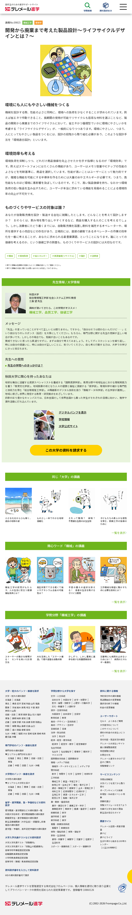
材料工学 (56, 791)
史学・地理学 (80, 699)
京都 (19, 722)
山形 (33, 703)
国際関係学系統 (58, 758)
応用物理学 (68, 791)
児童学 (79, 839)
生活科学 (56, 842)
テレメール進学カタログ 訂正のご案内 (112, 760)
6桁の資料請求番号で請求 (17, 875)
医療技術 (65, 827)
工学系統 (55, 777)
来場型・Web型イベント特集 (112, 796)
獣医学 (68, 808)
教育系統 (55, 717)
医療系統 (55, 812)
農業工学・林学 (76, 805)
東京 (37, 707)
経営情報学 (81, 743)
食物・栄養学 (58, 839)
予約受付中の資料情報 (110, 695)
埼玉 (28, 707)
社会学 (55, 751)
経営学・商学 (67, 743)
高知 (28, 729)
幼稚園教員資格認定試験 (16, 853)
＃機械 (10, 255)
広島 (28, 725)
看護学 (55, 827)
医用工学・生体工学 (61, 784)
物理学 (62, 773)
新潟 (20, 714)
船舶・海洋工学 (70, 797)
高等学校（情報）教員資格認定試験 (21, 861)
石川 (34, 714)
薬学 (64, 820)
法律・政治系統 (58, 732)
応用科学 (80, 791)
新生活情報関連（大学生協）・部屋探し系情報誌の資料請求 (25, 823)
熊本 (44, 733)
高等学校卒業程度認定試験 (17, 850)
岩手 (19, 703)
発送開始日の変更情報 (110, 699)
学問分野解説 (106, 779)
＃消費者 (94, 255)
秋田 (28, 703)
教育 (64, 717)
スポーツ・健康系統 (60, 846)
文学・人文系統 (58, 695)
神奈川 (8, 710)
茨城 (14, 707)
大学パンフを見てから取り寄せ (112, 785)
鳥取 (14, 725)
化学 (70, 773)
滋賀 (14, 722)
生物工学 (56, 794)
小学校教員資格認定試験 (16, 857)
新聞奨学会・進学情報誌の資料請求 (21, 817)
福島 (37, 703)
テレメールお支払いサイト (112, 743)
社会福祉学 (66, 751)
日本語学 (67, 713)
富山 (30, 714)
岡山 (19, 725)
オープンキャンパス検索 (111, 790)
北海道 (8, 699)
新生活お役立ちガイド (110, 812)
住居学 (88, 839)
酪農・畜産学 (80, 808)
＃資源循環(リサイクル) (63, 255)
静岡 (14, 718)
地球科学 (88, 773)
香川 (14, 729)
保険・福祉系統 (58, 831)
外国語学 (56, 713)
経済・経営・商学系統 (61, 740)
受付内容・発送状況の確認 (112, 739)
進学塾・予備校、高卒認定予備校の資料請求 (25, 828)
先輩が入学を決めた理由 (111, 808)
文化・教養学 (58, 706)
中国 (7, 725)
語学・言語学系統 (59, 710)
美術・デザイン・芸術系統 (63, 721)
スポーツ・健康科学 (81, 846)
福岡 (20, 733)
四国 (7, 729)
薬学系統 (55, 820)
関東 (7, 707)
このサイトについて (109, 728)
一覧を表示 (118, 533)
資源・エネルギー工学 (73, 794)
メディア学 (85, 766)
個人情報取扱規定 (108, 747)
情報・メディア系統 (60, 762)
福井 (39, 714)
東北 (7, 703)
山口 (33, 725)
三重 (28, 718)
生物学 (78, 773)
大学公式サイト (68, 426)
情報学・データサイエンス (64, 766)
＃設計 (82, 255)
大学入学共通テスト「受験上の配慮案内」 (24, 846)
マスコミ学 (57, 754)
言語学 (77, 713)
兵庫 (28, 722)
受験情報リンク (107, 765)
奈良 (33, 722)
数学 (54, 773)
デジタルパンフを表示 (72, 412)
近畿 (7, 722)
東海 (7, 718)
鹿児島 (8, 736)
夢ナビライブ (106, 837)
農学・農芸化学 (59, 805)
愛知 (23, 718)
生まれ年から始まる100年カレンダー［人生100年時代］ (113, 844)
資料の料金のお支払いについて (112, 734)
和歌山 (38, 722)
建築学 (72, 788)
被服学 (70, 839)
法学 (54, 736)
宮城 (23, 703)
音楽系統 (55, 728)
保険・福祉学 (74, 831)
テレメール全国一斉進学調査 (112, 828)
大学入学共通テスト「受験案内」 (20, 842)
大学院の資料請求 (13, 778)
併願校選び (105, 801)
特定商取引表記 (107, 750)
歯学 (64, 816)
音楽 (64, 728)
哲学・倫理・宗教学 (61, 702)
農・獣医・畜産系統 (60, 801)
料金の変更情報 (107, 707)
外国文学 (67, 699)
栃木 (19, 707)
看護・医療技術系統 (60, 824)
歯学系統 (55, 816)
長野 (25, 714)
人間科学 (71, 706)
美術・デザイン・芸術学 (62, 724)
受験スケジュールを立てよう (113, 805)
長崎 (39, 733)
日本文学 (56, 699)
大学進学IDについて (109, 724)
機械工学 (27, 22)
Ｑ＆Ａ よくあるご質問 (111, 720)
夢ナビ (103, 833)
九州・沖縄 (10, 733)
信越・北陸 (10, 714)
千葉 (33, 707)
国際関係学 (73, 758)
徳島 (19, 729)
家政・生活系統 (58, 835)
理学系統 (55, 770)
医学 (64, 812)
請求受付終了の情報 (109, 703)
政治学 (62, 736)
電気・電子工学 (80, 784)
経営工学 (56, 797)
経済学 (55, 743)
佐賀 (34, 733)
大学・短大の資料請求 (15, 695)
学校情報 (64, 419)
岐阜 (19, 718)
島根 (23, 725)
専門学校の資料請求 (14, 750)
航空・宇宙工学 (70, 781)
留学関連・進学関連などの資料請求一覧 (23, 810)
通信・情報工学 (59, 788)
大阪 (23, 722)
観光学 (86, 751)
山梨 (14, 710)
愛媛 (23, 729)
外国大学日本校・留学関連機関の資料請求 (24, 814)
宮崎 (30, 733)
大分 (25, 733)
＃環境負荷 (23, 255)
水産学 (93, 808)
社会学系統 (56, 747)
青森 (14, 703)
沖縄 (14, 736)
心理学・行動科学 (81, 702)
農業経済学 (57, 808)
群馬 (23, 707)
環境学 (38, 22)
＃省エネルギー (40, 255)
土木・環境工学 (85, 788)
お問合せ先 (105, 754)
